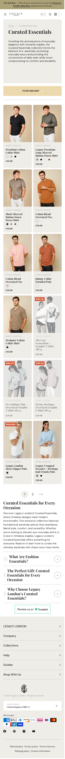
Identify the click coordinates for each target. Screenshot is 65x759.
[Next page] (39, 494)
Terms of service (46, 749)
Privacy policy (30, 749)
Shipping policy (21, 754)
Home (11, 26)
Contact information (39, 754)
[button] (5, 14)
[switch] (41, 14)
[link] (17, 137)
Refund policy (15, 749)
